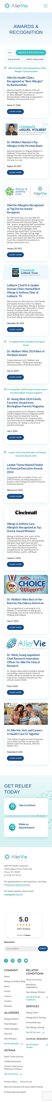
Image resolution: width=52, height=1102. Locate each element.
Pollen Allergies (11, 1028)
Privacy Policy (10, 1081)
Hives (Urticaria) (34, 979)
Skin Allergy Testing (35, 1027)
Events (7, 991)
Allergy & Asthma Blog (14, 981)
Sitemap (8, 1006)
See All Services (33, 1032)
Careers (8, 1001)
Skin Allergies (10, 1038)
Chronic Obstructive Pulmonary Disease (13, 1067)
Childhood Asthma (12, 1061)
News (6, 986)
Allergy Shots (32, 1012)
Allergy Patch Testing (36, 1017)
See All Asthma (11, 1073)
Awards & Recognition (31, 53)
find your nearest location (18, 884)
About (7, 976)
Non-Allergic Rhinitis (35, 992)
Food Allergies (10, 1023)
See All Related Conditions (33, 998)
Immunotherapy (33, 1022)
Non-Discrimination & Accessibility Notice (23, 1086)
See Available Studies (32, 1045)
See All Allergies (11, 1043)
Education (14, 60)
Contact (8, 996)
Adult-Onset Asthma (13, 1056)
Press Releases (35, 60)
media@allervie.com (13, 894)
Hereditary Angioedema (32, 985)
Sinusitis (8, 1033)
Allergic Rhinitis (11, 1018)
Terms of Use (26, 1081)
